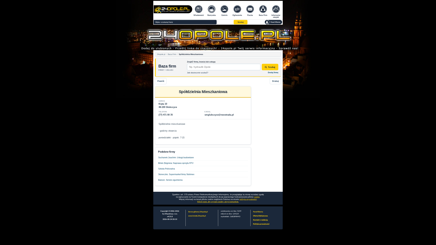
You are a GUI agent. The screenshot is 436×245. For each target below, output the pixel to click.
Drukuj (275, 81)
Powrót (160, 81)
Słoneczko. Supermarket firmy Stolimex (176, 174)
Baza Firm (172, 54)
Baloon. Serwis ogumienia (170, 180)
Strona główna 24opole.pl (198, 212)
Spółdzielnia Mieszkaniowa (191, 54)
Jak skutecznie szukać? (197, 73)
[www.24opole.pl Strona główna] (173, 12)
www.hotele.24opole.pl (197, 216)
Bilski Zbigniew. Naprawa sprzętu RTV (175, 163)
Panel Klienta (258, 212)
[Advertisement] (267, 137)
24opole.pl (161, 54)
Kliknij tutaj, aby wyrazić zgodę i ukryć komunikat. (218, 202)
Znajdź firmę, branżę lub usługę (201, 62)
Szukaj (271, 67)
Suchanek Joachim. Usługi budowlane (176, 157)
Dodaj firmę (273, 72)
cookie (257, 197)
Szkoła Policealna (166, 169)
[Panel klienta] (273, 22)
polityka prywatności (248, 199)
